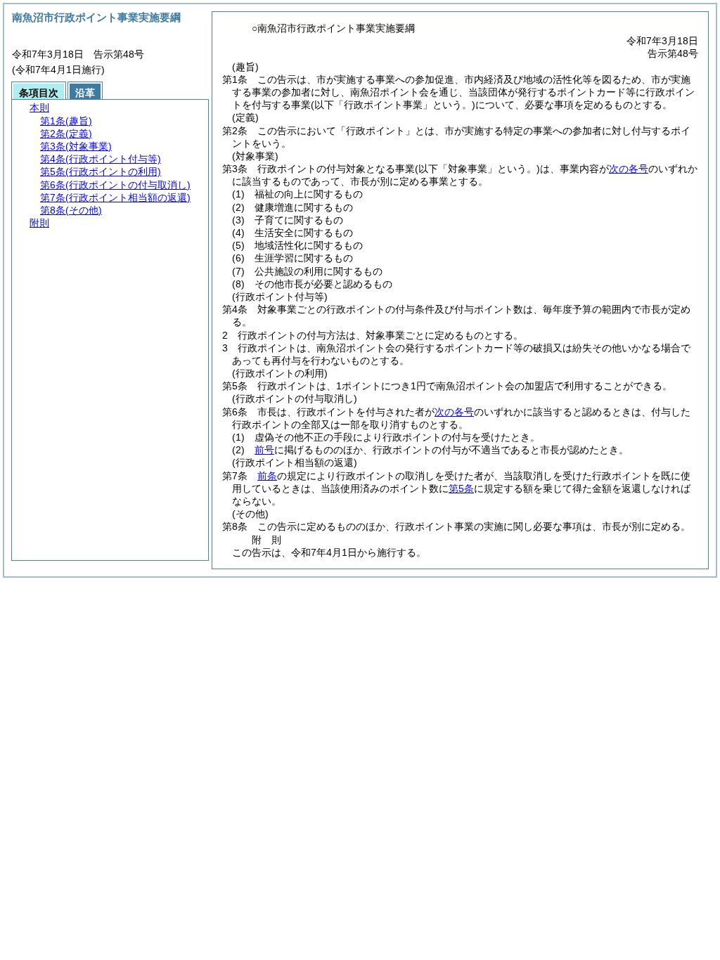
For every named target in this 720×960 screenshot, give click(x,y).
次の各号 (628, 168)
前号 (264, 449)
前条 (267, 475)
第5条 (461, 488)
